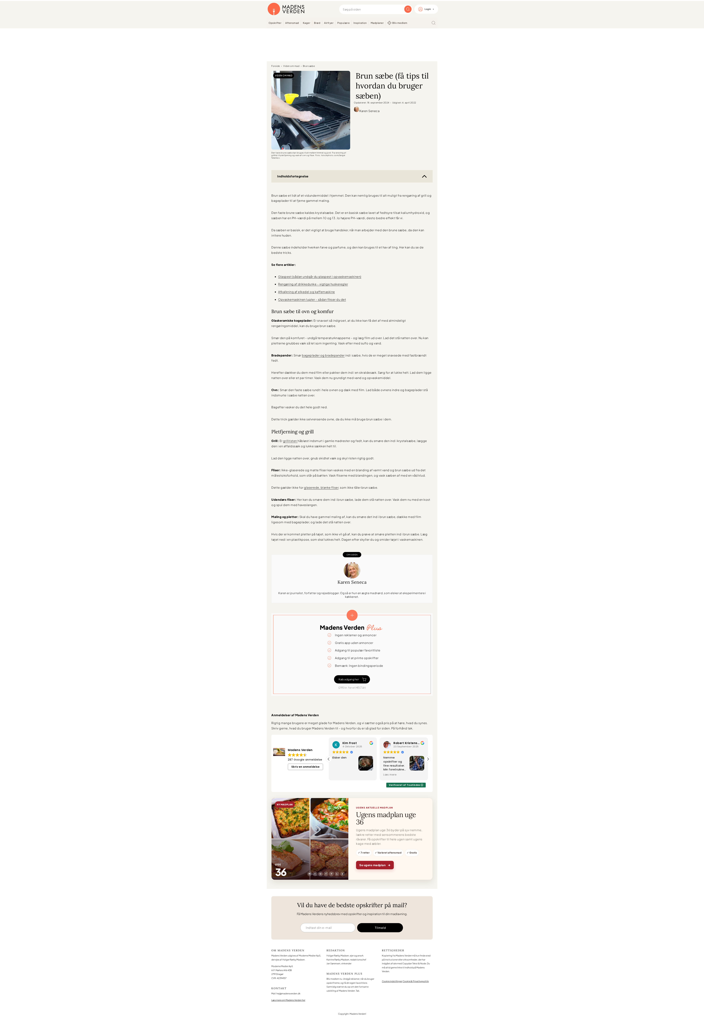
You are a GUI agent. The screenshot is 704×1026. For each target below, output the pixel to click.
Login (428, 9)
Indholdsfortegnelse (293, 176)
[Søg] (433, 23)
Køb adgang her (349, 679)
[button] (428, 759)
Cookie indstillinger (392, 981)
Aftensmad (292, 22)
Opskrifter (275, 22)
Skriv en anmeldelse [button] (305, 767)
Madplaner (377, 22)
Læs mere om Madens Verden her (288, 1000)
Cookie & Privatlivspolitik (416, 981)
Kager (306, 22)
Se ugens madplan (374, 865)
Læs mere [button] (361, 774)
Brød (317, 22)
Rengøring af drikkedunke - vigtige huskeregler (313, 284)
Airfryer (328, 22)
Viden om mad (291, 66)
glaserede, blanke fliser (321, 487)
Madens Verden (286, 9)
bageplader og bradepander (323, 355)
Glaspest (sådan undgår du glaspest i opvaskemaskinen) (319, 276)
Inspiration (360, 22)
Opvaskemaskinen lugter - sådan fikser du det (312, 299)
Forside (275, 66)
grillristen (290, 441)
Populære (343, 22)
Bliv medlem (399, 22)
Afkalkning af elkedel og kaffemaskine (306, 292)
